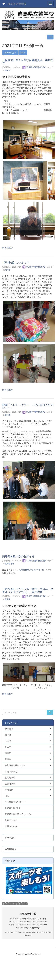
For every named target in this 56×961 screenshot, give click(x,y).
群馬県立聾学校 (17, 4)
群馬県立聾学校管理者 (36, 67)
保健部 (8, 70)
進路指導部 (9, 563)
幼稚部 (8, 269)
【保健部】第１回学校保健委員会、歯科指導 (27, 61)
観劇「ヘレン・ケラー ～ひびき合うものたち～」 (27, 406)
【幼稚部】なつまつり (15, 262)
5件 (22, 52)
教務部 (8, 414)
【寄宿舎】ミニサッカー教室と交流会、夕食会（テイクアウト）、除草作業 (27, 590)
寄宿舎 (8, 599)
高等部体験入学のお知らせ (18, 556)
